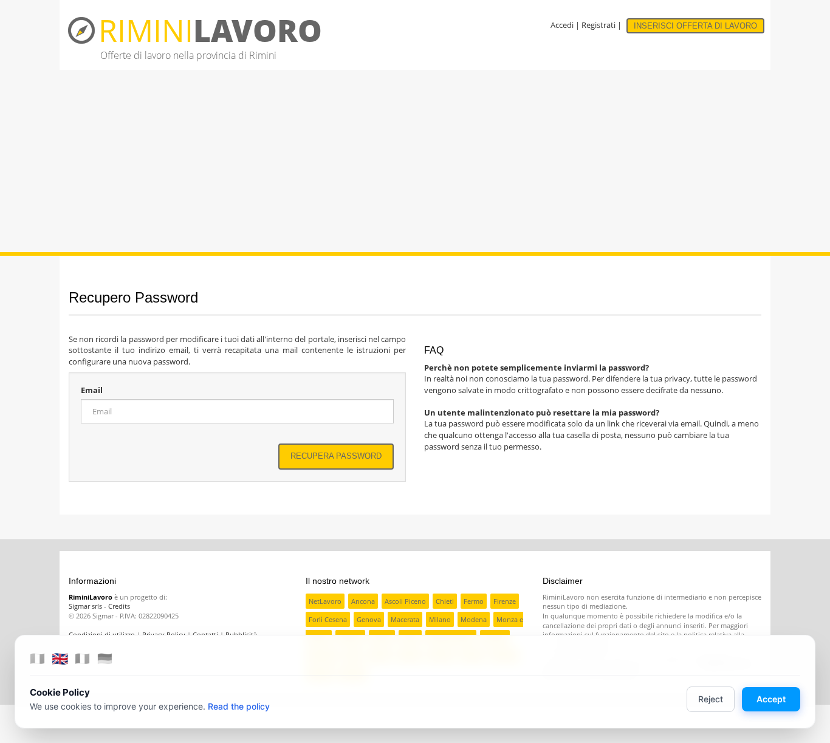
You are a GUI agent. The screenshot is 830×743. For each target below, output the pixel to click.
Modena (474, 619)
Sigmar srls (85, 606)
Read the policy (239, 706)
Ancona (363, 601)
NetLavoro (325, 601)
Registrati (598, 24)
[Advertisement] (415, 161)
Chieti (445, 601)
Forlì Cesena (328, 619)
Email (92, 390)
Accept (771, 699)
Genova (369, 619)
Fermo (474, 601)
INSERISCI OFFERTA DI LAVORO (695, 25)
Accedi (562, 24)
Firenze (504, 601)
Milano (440, 619)
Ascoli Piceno (405, 601)
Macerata (405, 619)
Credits (119, 606)
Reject (710, 699)
